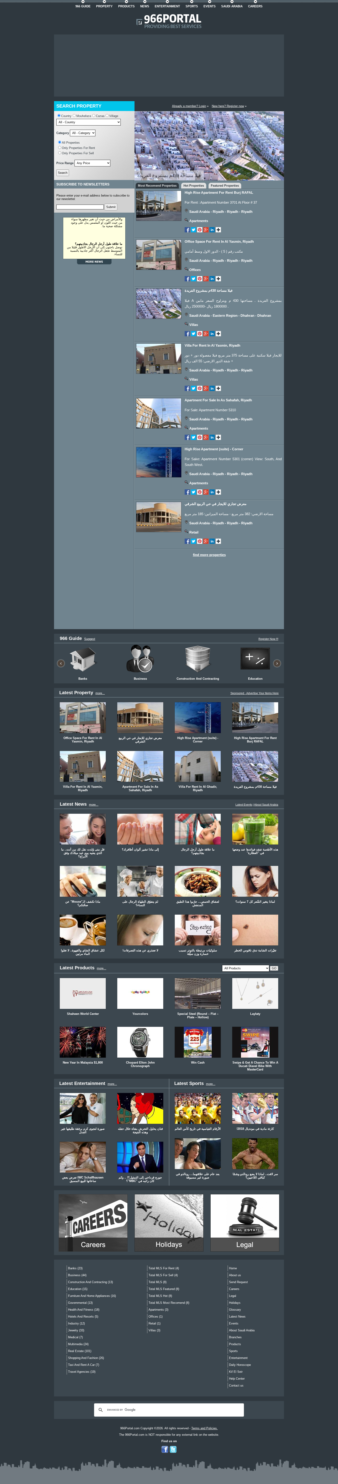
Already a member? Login (189, 106)
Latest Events (243, 804)
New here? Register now (228, 106)
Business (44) (77, 1275)
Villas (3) (154, 1330)
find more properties (209, 555)
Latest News (237, 1316)
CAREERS (255, 6)
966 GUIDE (83, 6)
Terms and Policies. (204, 1428)
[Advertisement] (169, 65)
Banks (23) (75, 1268)
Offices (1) (156, 1316)
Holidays (235, 1302)
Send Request (238, 1282)
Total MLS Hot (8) (160, 1296)
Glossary (235, 1309)
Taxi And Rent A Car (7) (83, 1365)
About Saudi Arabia (266, 804)
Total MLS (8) (157, 1282)
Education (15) (77, 1289)
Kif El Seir (236, 1371)
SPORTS (192, 6)
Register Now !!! (268, 639)
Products (235, 1344)
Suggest (89, 639)
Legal (232, 1296)
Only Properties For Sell (78, 153)
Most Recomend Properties (157, 185)
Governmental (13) (80, 1302)
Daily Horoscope (240, 1365)
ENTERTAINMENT (167, 6)
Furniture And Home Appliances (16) (92, 1296)
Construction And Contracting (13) (90, 1282)
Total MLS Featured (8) (164, 1289)
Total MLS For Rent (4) (164, 1268)
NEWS (144, 6)
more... (100, 693)
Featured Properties (225, 185)
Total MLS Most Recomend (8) (169, 1302)
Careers (234, 1289)
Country (66, 116)
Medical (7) (75, 1337)
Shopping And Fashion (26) (86, 1358)
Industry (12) (76, 1323)
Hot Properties (193, 185)
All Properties (71, 142)
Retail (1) (154, 1323)
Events (233, 1323)
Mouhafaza (83, 116)
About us (235, 1275)
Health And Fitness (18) (83, 1309)
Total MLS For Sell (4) (163, 1275)
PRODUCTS (126, 6)
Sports (233, 1351)
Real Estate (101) (79, 1351)
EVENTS (209, 6)
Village (113, 116)
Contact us (236, 1385)
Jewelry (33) (76, 1330)
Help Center (237, 1378)
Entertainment (238, 1358)
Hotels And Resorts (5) (83, 1316)
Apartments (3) (158, 1309)
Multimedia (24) (78, 1344)
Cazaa (100, 116)
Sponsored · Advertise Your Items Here (254, 693)
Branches (235, 1337)
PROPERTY (104, 6)
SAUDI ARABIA (232, 6)
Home (233, 1268)
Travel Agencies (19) (81, 1371)
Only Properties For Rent (78, 148)
